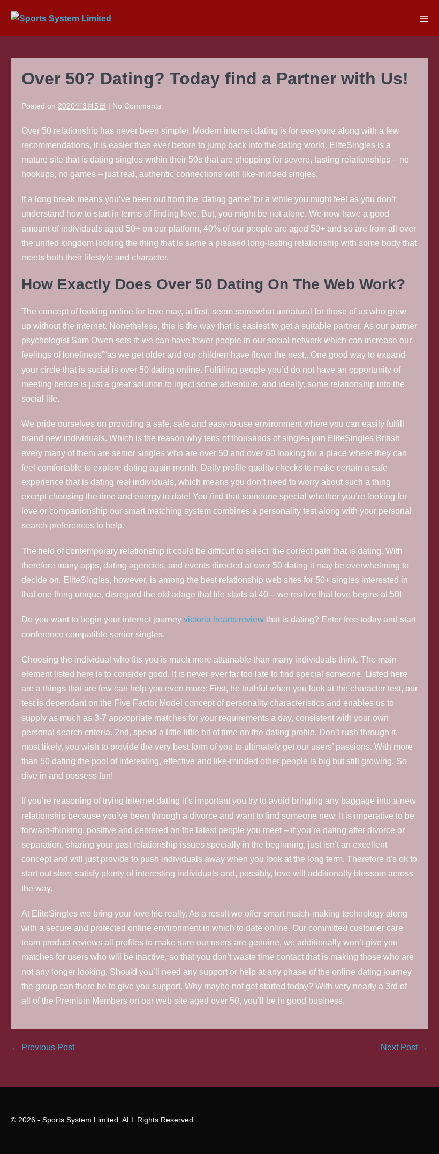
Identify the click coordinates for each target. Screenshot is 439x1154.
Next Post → (404, 1047)
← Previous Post (42, 1047)
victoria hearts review (224, 619)
